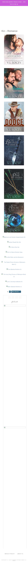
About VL (20, 553)
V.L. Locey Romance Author (14, 14)
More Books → (16, 291)
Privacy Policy (10, 553)
